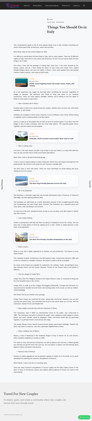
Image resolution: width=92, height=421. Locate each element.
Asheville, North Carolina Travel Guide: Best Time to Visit (51, 139)
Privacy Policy (37, 6)
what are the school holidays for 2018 (34, 52)
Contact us (76, 6)
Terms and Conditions (51, 6)
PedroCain (61, 22)
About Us (26, 6)
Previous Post (2, 185)
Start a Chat (85, 417)
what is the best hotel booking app (33, 157)
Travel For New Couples (21, 394)
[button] (84, 5)
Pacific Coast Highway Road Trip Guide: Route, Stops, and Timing (51, 85)
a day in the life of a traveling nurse (35, 363)
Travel (51, 19)
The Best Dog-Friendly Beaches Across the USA (47, 183)
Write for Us (66, 6)
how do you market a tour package (33, 294)
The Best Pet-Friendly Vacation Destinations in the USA (50, 239)
